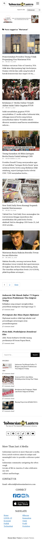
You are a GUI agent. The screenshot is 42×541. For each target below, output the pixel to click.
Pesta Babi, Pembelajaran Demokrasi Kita (19, 333)
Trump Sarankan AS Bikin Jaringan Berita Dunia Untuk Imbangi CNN (18, 155)
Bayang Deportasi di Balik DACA (26, 402)
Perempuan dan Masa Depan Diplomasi (20, 314)
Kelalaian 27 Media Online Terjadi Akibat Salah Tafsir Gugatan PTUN (18, 104)
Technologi (8, 526)
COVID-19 (8, 518)
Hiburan (25, 515)
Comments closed (9, 309)
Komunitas (26, 518)
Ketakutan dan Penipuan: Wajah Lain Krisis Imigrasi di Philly (26, 390)
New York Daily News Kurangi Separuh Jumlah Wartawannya (19, 206)
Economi (7, 520)
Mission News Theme (14, 538)
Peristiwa (26, 526)
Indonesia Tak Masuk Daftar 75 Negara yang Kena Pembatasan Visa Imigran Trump (20, 298)
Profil (24, 523)
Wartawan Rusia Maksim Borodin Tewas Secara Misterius (20, 254)
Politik (6, 523)
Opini (24, 520)
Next (16, 284)
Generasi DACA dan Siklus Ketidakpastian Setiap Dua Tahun (26, 378)
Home (6, 515)
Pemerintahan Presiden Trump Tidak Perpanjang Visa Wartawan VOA (19, 58)
